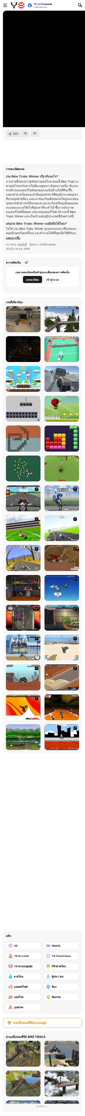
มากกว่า (40, 1106)
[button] (13, 238)
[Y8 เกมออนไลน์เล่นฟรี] (17, 5)
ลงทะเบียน (32, 279)
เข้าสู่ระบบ (52, 279)
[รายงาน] (34, 133)
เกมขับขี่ (22, 244)
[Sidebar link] (5, 5)
